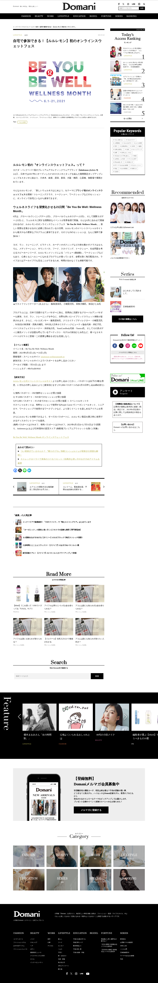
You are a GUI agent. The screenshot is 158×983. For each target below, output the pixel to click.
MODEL (93, 16)
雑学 (49, 939)
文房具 (116, 171)
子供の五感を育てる (79, 939)
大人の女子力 (127, 143)
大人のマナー (131, 140)
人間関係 (117, 143)
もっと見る (128, 118)
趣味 (140, 146)
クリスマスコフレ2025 (37, 956)
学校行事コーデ (78, 942)
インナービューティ (36, 962)
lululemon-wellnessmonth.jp (53, 357)
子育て (60, 952)
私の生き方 (61, 962)
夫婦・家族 (61, 959)
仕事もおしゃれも (126, 152)
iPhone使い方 (118, 162)
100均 (133, 146)
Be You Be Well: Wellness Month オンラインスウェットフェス (41, 437)
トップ (15, 27)
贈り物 (60, 969)
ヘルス (32, 27)
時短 (115, 168)
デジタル (50, 946)
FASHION (26, 16)
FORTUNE (106, 16)
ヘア (31, 946)
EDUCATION (79, 16)
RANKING (132, 16)
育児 (115, 146)
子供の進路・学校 (78, 952)
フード (60, 942)
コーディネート (18, 939)
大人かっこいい (136, 165)
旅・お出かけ (62, 956)
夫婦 (127, 149)
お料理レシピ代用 (119, 159)
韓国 (135, 155)
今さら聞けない (119, 140)
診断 (115, 152)
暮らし (60, 939)
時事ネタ (134, 168)
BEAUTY (39, 16)
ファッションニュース (20, 949)
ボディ (32, 949)
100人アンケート (63, 966)
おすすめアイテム (19, 946)
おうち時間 (23, 122)
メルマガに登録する (91, 810)
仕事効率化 (124, 146)
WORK (50, 16)
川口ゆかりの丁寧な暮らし (122, 155)
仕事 (49, 942)
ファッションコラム (19, 942)
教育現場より (77, 946)
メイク (32, 939)
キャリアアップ (137, 149)
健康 (37, 27)
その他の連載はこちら (127, 319)
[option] (39, 725)
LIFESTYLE (63, 16)
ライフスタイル (23, 27)
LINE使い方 (129, 162)
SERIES (119, 16)
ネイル (32, 959)
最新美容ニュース (35, 952)
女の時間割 (124, 168)
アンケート (126, 390)
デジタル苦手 (132, 159)
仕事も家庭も (118, 149)
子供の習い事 (77, 949)
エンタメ (61, 946)
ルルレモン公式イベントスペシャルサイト (33, 381)
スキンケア (33, 942)
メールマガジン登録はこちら (128, 352)
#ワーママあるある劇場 (121, 165)
